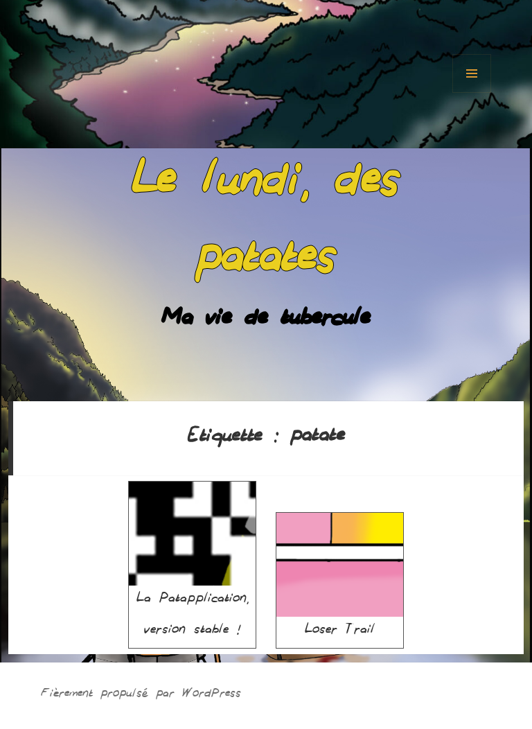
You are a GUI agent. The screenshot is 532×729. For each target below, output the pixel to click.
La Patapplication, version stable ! (192, 616)
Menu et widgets (471, 73)
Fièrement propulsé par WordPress (141, 695)
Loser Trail (340, 632)
